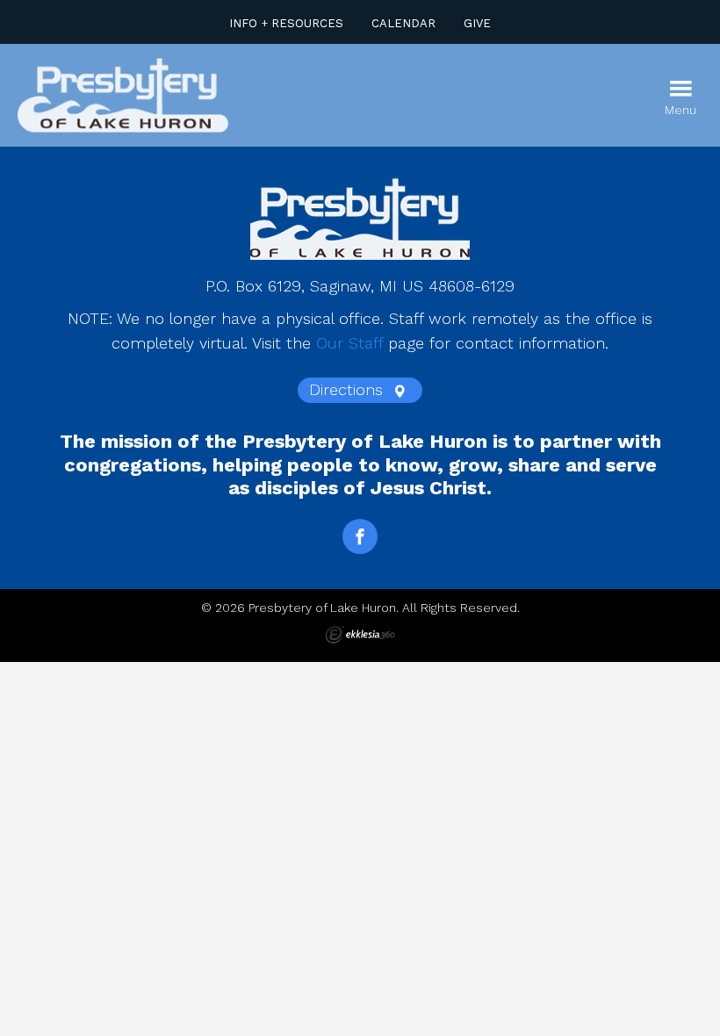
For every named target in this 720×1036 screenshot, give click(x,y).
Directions (348, 389)
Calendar (403, 23)
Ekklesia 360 (360, 635)
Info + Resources (286, 23)
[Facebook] (360, 536)
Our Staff (349, 343)
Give (477, 23)
